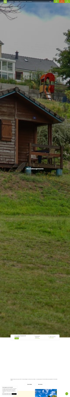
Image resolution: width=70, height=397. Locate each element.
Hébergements (16, 1)
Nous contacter (51, 337)
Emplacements (11, 1)
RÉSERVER (16, 338)
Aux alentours (29, 1)
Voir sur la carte (37, 338)
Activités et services (23, 1)
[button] (50, 1)
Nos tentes (40, 384)
